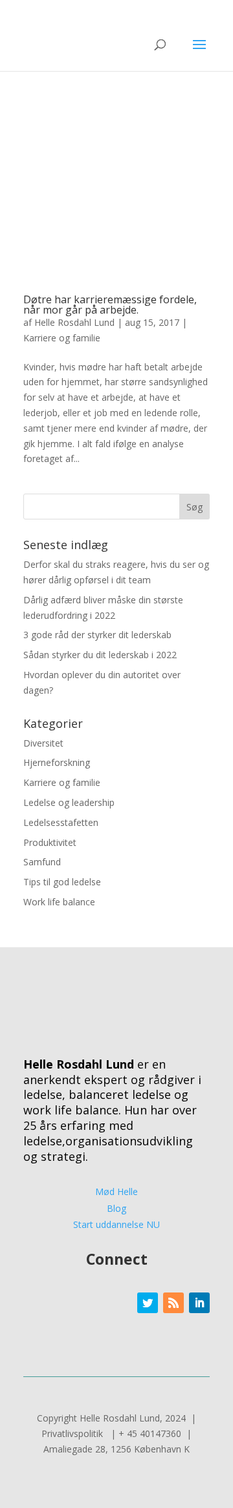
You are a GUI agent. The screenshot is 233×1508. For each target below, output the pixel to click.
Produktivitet (49, 842)
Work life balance (59, 902)
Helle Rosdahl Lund (74, 322)
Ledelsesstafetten (60, 822)
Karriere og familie (61, 338)
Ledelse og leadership (69, 802)
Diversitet (43, 743)
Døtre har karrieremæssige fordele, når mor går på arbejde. (110, 304)
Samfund (42, 862)
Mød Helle (116, 1191)
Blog (116, 1208)
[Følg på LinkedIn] (199, 1302)
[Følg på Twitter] (147, 1302)
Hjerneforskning (56, 762)
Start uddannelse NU (116, 1224)
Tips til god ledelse (62, 882)
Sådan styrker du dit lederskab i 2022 (101, 654)
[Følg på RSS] (173, 1302)
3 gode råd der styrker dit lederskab (98, 634)
